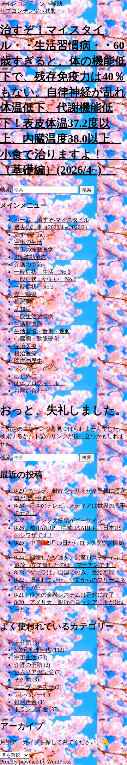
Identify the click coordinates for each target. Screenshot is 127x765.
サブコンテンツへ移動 (28, 11)
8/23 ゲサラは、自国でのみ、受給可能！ (67, 572)
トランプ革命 (31, 709)
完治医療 (25, 346)
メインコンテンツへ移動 (31, 3)
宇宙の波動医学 (34, 250)
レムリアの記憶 (34, 672)
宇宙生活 (25, 657)
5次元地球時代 (32, 650)
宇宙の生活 (28, 242)
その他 (22, 680)
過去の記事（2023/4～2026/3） (52, 227)
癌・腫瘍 (25, 294)
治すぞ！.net (29, 235)
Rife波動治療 (30, 257)
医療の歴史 (28, 361)
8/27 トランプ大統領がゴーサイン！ (61, 520)
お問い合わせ (31, 391)
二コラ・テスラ (34, 687)
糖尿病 (22, 302)
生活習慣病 (28, 324)
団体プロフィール (39, 383)
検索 (5, 189)
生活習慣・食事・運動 (42, 331)
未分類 (22, 642)
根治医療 (25, 353)
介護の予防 (28, 264)
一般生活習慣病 (34, 316)
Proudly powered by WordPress (35, 762)
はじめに (25, 376)
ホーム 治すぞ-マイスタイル (51, 220)
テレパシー (28, 694)
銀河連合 (25, 702)
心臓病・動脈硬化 (36, 339)
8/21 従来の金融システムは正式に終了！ (67, 595)
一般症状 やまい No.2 (45, 279)
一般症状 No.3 (34, 287)
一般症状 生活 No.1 (42, 272)
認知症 (22, 309)
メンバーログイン (36, 368)
